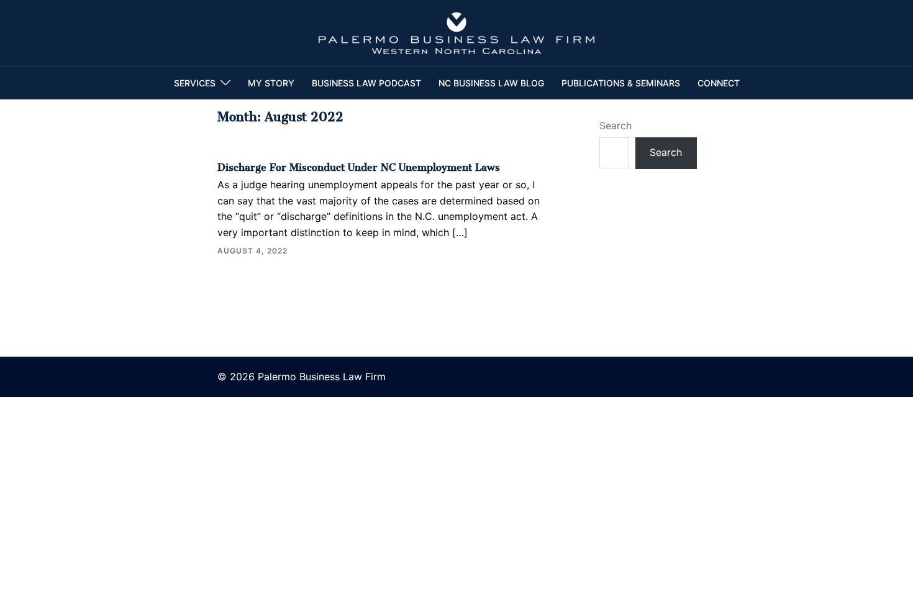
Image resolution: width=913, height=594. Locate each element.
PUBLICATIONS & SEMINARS (620, 83)
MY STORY (271, 83)
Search (615, 125)
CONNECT (718, 83)
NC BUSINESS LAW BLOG (491, 83)
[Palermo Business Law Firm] (456, 32)
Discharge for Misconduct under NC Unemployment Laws (358, 165)
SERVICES (195, 83)
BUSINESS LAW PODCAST (366, 83)
